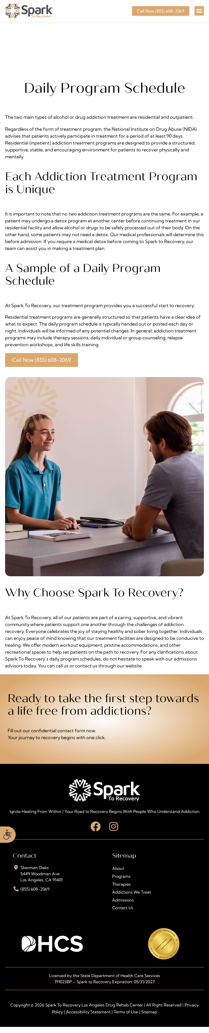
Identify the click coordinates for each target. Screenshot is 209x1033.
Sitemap (149, 1011)
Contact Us (122, 907)
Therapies (121, 884)
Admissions (123, 900)
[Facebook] (95, 826)
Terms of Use (126, 1011)
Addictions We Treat (131, 892)
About (118, 868)
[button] (199, 11)
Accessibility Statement (88, 1011)
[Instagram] (113, 826)
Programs (121, 876)
